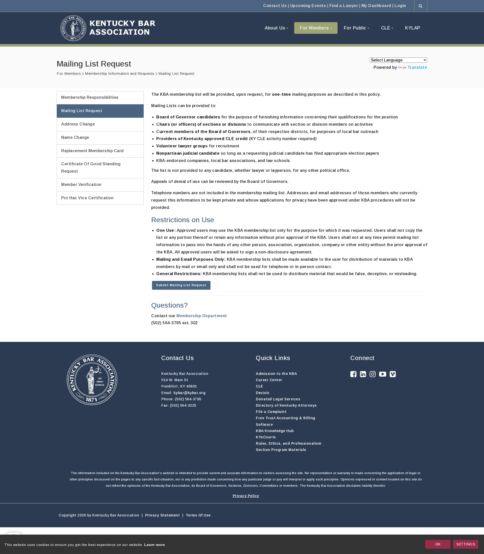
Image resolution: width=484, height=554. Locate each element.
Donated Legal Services (278, 399)
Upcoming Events (308, 6)
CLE (259, 386)
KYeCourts (266, 437)
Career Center (269, 380)
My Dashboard (376, 6)
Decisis (262, 393)
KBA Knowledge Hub (275, 431)
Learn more (154, 545)
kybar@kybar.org (190, 393)
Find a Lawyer (343, 6)
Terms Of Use (198, 515)
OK (438, 544)
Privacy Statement (162, 515)
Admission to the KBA (276, 374)
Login (400, 6)
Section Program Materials (281, 450)
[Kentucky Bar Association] (108, 28)
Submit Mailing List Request (181, 285)
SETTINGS (465, 544)
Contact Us (275, 6)
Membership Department (201, 316)
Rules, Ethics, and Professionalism (288, 443)
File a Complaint (271, 412)
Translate (417, 67)
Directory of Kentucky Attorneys (286, 405)
